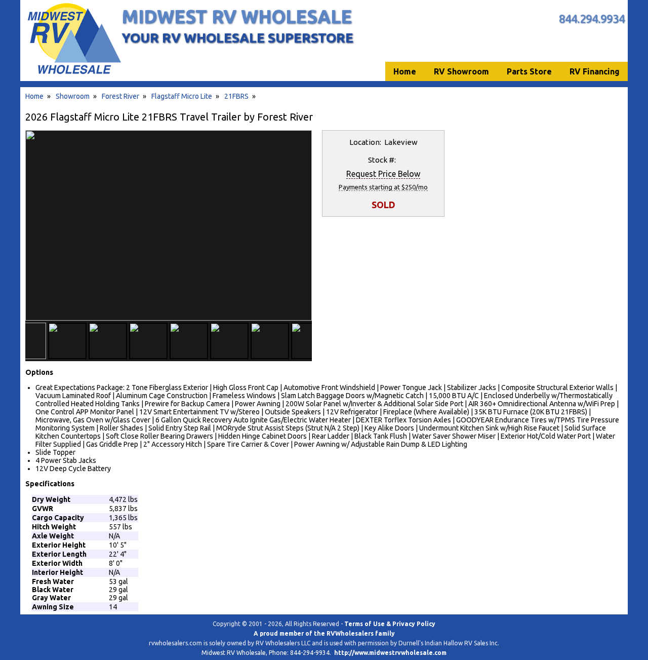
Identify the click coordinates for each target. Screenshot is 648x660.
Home (34, 96)
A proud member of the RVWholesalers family (324, 633)
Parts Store (529, 71)
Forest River (120, 96)
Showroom (73, 96)
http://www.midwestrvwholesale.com (390, 652)
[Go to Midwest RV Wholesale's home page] (73, 74)
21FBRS (236, 96)
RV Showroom (461, 71)
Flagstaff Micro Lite (181, 96)
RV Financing (595, 71)
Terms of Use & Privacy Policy (389, 623)
